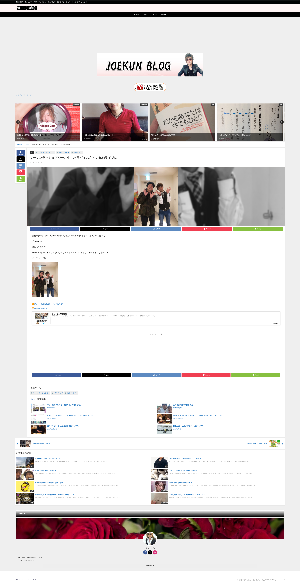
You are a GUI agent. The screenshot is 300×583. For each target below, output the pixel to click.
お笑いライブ (77, 152)
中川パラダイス (64, 152)
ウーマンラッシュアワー (46, 152)
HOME (136, 14)
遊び (31, 152)
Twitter (163, 14)
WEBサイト (150, 565)
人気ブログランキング (23, 95)
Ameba (145, 14)
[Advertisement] (150, 34)
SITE (155, 14)
